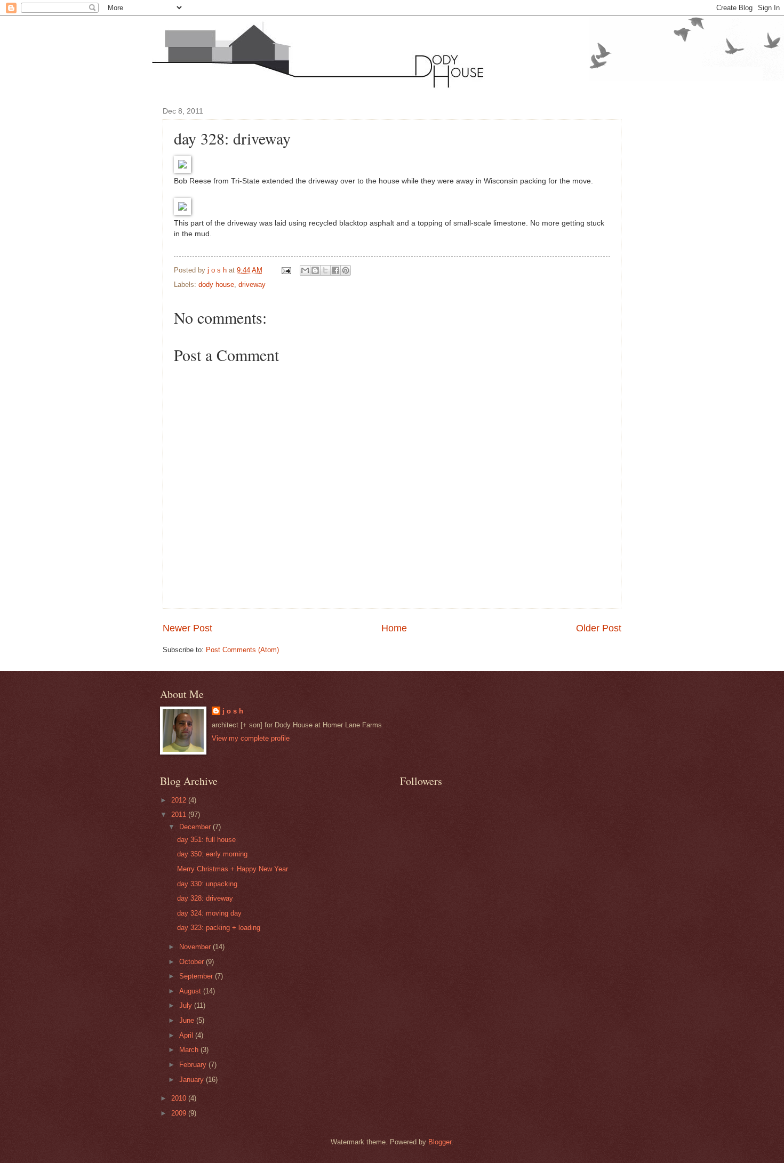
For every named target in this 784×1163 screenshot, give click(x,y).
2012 (179, 800)
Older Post (598, 628)
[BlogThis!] (315, 270)
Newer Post (187, 628)
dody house (216, 284)
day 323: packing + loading (218, 928)
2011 (179, 815)
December (196, 827)
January (192, 1080)
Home (394, 628)
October (192, 962)
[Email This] (305, 270)
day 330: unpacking (207, 884)
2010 (179, 1098)
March (190, 1050)
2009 (179, 1113)
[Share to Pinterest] (345, 270)
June (187, 1020)
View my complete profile (251, 738)
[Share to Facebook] (335, 270)
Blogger (439, 1142)
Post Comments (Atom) (242, 650)
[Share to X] (325, 270)
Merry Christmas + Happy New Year (232, 869)
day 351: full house (206, 840)
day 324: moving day (209, 913)
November (196, 947)
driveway (252, 284)
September (197, 976)
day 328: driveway (205, 898)
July (186, 1005)
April (187, 1035)
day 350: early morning (212, 854)
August (191, 991)
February (194, 1065)
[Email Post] (285, 270)
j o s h (232, 711)
